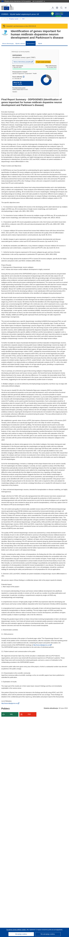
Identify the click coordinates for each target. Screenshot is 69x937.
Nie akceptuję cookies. (48, 934)
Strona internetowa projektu (22, 62)
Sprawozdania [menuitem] (31, 43)
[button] (57, 8)
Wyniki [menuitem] (40, 43)
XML (11, 714)
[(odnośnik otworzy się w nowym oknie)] (7, 7)
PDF (29, 714)
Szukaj (61, 8)
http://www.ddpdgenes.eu (10, 703)
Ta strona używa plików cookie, (16, 929)
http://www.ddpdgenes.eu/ (42, 645)
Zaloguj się (53, 8)
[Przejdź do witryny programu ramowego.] (4, 32)
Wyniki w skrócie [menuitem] (20, 43)
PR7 (23, 19)
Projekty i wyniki (13, 19)
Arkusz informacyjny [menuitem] (8, 43)
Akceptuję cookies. (21, 934)
